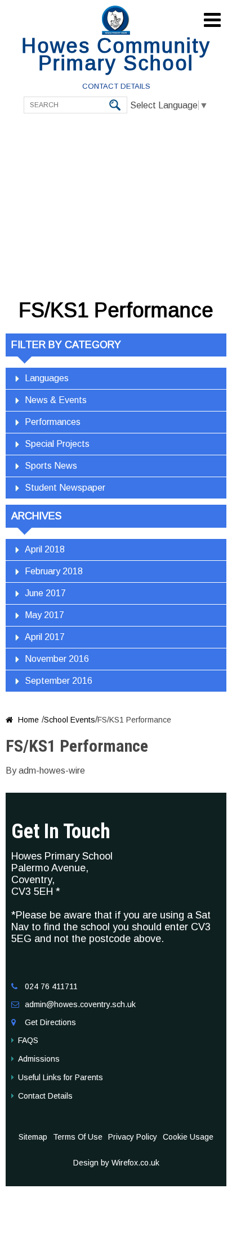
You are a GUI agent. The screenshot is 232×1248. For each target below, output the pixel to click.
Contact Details (116, 86)
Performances (53, 422)
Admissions (39, 1058)
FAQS (28, 1040)
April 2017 (45, 637)
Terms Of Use (77, 1136)
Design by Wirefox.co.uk (116, 1162)
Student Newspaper (65, 487)
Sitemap (33, 1136)
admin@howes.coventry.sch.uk (80, 1004)
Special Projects (57, 444)
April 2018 (45, 549)
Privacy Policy (132, 1136)
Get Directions (50, 1022)
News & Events (56, 400)
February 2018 (54, 571)
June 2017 (45, 593)
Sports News (51, 465)
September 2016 (58, 680)
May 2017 (44, 615)
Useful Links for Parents (60, 1077)
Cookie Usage (188, 1136)
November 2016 (57, 659)
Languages (47, 378)
